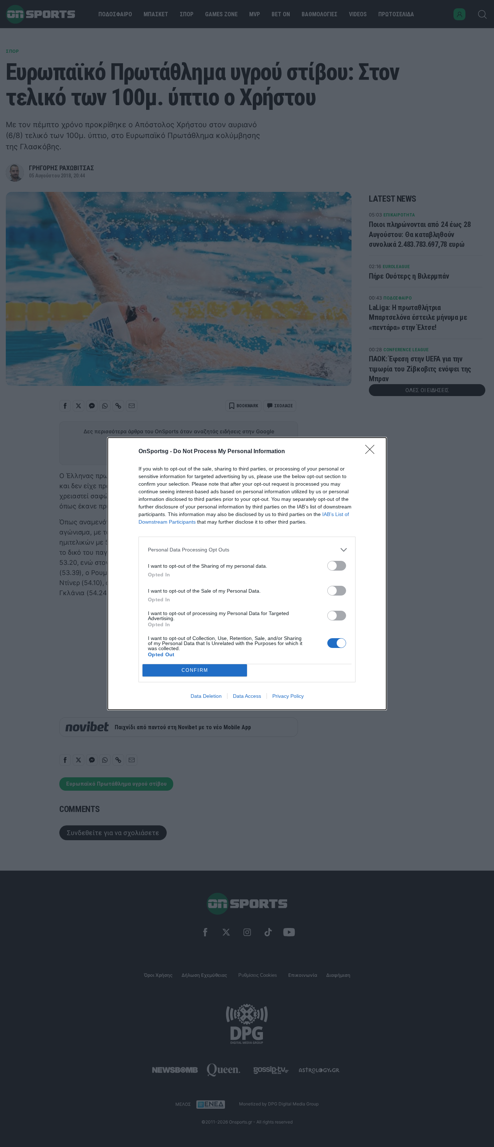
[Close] (372, 452)
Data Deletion (206, 696)
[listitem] (247, 550)
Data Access (247, 696)
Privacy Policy (288, 696)
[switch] (336, 566)
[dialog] (247, 574)
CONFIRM (195, 670)
